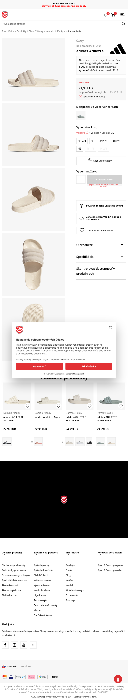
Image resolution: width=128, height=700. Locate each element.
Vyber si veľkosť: (86, 127)
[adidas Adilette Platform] (90, 441)
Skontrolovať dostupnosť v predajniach (95, 271)
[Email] (33, 645)
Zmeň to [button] (26, 666)
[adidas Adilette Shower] (7, 441)
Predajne (70, 565)
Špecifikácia (85, 257)
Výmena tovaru (42, 585)
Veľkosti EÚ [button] (82, 133)
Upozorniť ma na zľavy (94, 96)
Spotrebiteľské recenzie (14, 580)
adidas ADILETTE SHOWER (13, 418)
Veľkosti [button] (95, 133)
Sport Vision (8, 31)
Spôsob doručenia (43, 570)
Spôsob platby (41, 565)
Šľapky (60, 31)
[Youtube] (23, 645)
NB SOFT (69, 696)
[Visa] (11, 676)
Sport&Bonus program (110, 565)
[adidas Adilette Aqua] (48, 396)
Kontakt (70, 585)
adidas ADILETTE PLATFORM (76, 418)
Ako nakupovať (10, 585)
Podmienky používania (14, 570)
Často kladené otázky (45, 605)
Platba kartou (9, 595)
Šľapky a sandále (45, 31)
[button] (64, 24)
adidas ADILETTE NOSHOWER (107, 418)
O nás (69, 570)
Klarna (37, 610)
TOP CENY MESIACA (64, 3)
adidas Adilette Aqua (47, 417)
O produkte (84, 245)
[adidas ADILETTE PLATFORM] (80, 396)
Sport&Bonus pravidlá (110, 570)
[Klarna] (31, 676)
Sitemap (70, 600)
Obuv (31, 31)
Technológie (40, 600)
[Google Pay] (43, 676)
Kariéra (69, 580)
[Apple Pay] (55, 676)
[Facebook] (5, 645)
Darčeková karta (43, 615)
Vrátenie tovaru (42, 580)
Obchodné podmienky (13, 565)
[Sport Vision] (5, 14)
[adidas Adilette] (80, 441)
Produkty (21, 31)
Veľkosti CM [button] (108, 133)
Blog (68, 575)
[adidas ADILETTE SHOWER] (17, 396)
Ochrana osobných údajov (16, 575)
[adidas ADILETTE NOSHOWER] (111, 396)
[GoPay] (21, 676)
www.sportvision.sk (47, 696)
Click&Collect (41, 575)
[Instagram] (14, 645)
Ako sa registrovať (12, 590)
